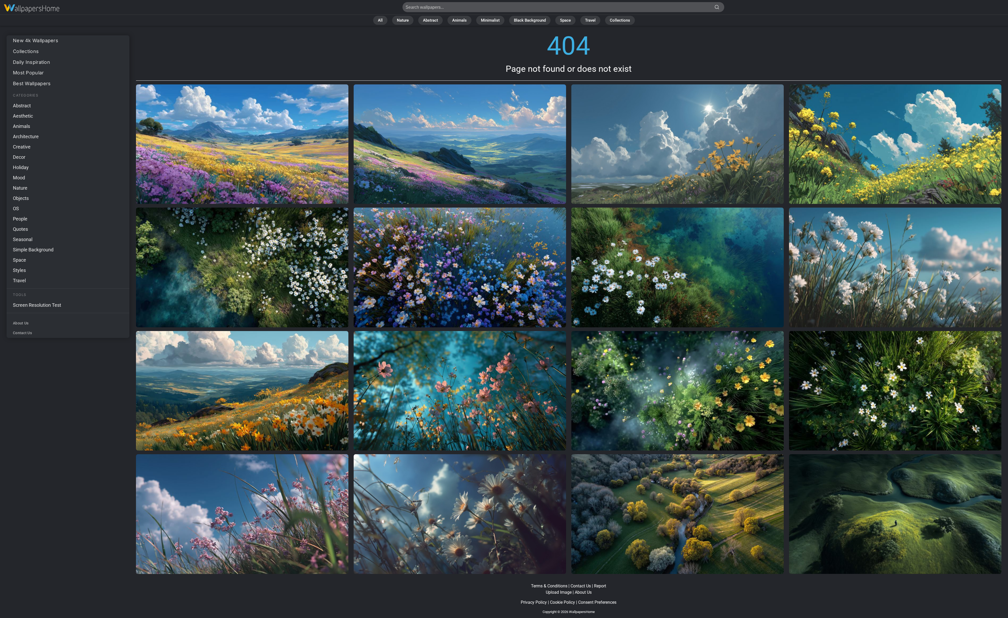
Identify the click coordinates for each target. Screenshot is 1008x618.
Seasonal (22, 239)
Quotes (20, 229)
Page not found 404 (31, 8)
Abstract (430, 20)
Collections (620, 20)
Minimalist (490, 20)
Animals (459, 20)
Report (600, 585)
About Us (20, 323)
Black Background (530, 20)
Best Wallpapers (32, 83)
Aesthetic (23, 116)
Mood (19, 177)
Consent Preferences (597, 602)
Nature (403, 20)
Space (565, 20)
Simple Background (33, 249)
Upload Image (559, 592)
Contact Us (22, 333)
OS (16, 208)
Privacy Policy (534, 602)
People (20, 219)
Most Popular (28, 72)
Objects (21, 198)
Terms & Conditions (549, 585)
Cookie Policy (562, 602)
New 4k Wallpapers (35, 40)
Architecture (26, 136)
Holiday (21, 167)
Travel (590, 20)
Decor (19, 157)
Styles (19, 270)
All (380, 20)
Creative (22, 147)
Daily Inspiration (31, 62)
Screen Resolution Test (37, 305)
